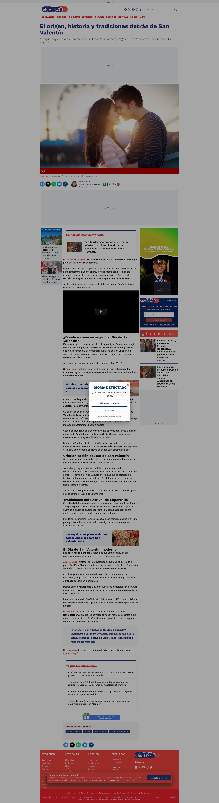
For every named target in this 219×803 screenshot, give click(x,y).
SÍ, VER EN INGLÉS (110, 403)
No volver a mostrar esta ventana (109, 416)
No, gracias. (109, 410)
